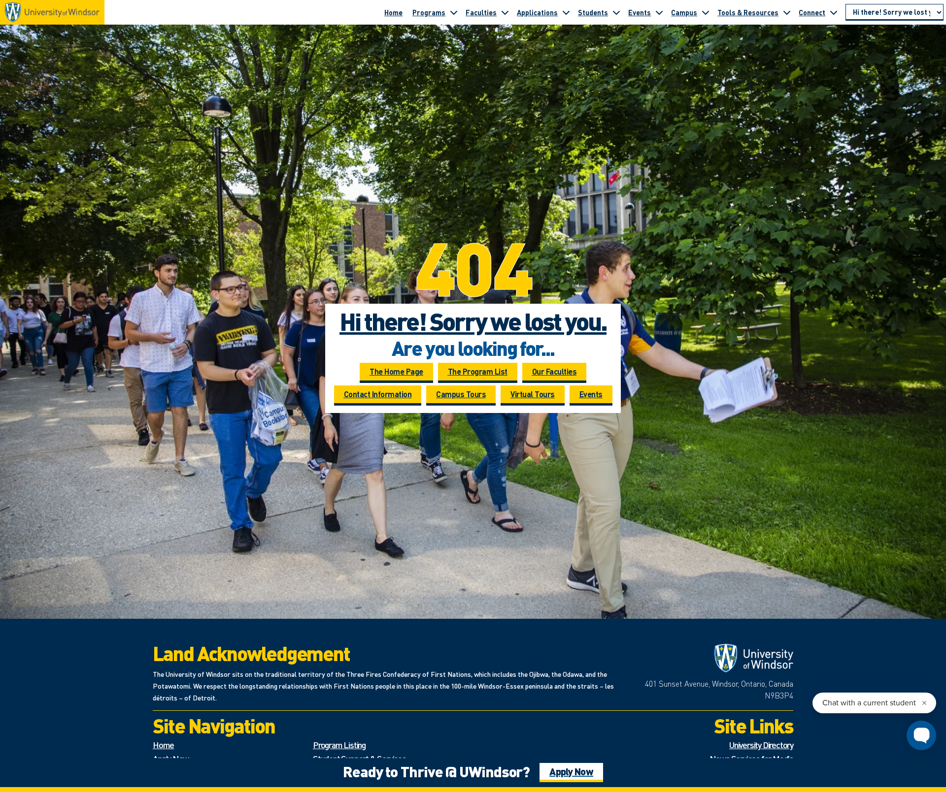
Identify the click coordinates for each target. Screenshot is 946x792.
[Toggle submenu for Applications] (566, 12)
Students (593, 12)
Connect (812, 12)
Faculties (481, 12)
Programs (428, 12)
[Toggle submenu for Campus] (705, 12)
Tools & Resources (747, 12)
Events (639, 12)
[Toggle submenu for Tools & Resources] (786, 12)
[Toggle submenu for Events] (659, 12)
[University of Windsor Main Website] (714, 658)
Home (393, 12)
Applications (537, 12)
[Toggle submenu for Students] (616, 12)
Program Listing (339, 744)
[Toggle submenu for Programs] (453, 12)
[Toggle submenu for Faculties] (505, 12)
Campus (684, 12)
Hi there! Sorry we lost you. (473, 321)
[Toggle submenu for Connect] (833, 12)
